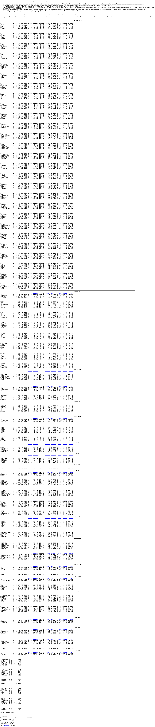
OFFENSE (65, 22)
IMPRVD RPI (47, 22)
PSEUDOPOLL (53, 22)
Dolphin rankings (7, 725)
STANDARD (30, 22)
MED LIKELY (35, 22)
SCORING (59, 22)
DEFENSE (71, 22)
